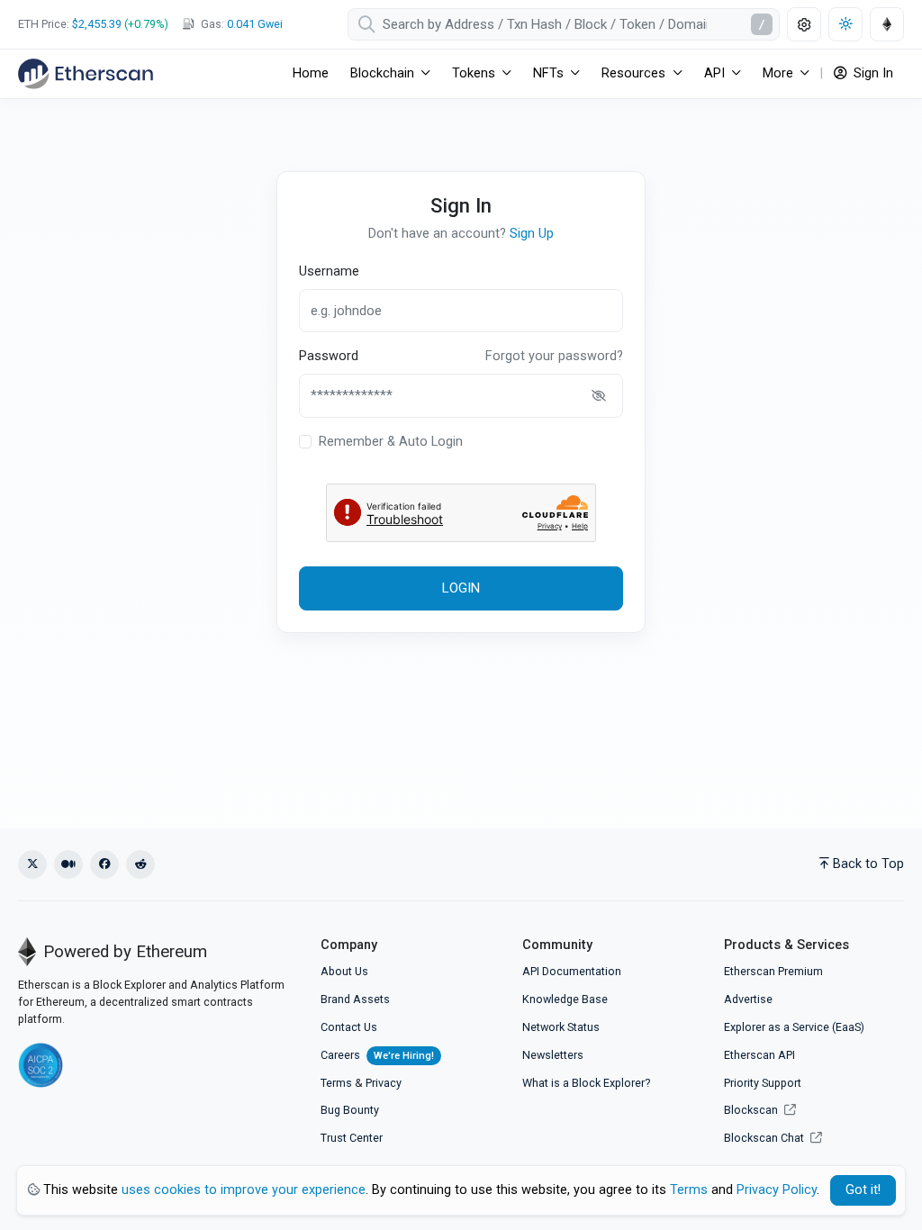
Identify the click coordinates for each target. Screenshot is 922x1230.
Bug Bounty (350, 1110)
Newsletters (552, 1055)
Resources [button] (633, 73)
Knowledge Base (565, 999)
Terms (336, 1083)
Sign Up (532, 233)
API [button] (714, 73)
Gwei (255, 24)
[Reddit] (140, 864)
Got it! (863, 1190)
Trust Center (352, 1137)
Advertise (748, 999)
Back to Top (868, 864)
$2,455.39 (97, 24)
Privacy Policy (777, 1190)
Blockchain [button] (382, 73)
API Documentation (571, 971)
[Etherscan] (85, 74)
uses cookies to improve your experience (244, 1190)
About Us (344, 971)
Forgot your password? (554, 356)
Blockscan (752, 1110)
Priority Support (762, 1083)
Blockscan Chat (765, 1137)
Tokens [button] (473, 73)
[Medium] (68, 864)
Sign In (871, 73)
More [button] (778, 73)
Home (311, 73)
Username (329, 271)
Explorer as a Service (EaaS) (794, 1027)
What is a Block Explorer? (586, 1083)
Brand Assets (355, 999)
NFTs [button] (548, 73)
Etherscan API (759, 1055)
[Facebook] (104, 864)
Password (328, 356)
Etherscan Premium (773, 971)
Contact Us (349, 1027)
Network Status (561, 1027)
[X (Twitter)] (32, 864)
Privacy (384, 1083)
